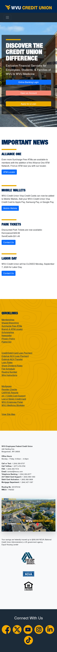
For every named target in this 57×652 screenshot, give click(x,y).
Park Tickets (11, 224)
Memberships (8, 319)
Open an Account (28, 92)
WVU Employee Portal (12, 402)
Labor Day (9, 258)
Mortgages (7, 386)
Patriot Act (6, 341)
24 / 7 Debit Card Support (13, 395)
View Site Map (8, 414)
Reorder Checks (9, 389)
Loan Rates (7, 362)
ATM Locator (9, 172)
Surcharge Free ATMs (12, 325)
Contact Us (8, 242)
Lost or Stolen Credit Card (14, 398)
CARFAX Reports (10, 392)
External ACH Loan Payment (15, 356)
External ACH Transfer (12, 359)
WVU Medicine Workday (13, 405)
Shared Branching (10, 322)
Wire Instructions (9, 375)
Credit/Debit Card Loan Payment (17, 352)
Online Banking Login (28, 82)
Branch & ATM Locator (12, 329)
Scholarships (8, 332)
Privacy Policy (8, 338)
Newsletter (7, 335)
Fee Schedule (8, 368)
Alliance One (11, 154)
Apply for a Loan (28, 103)
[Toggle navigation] (7, 17)
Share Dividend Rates (12, 365)
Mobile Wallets (13, 190)
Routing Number (9, 371)
